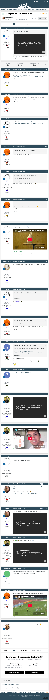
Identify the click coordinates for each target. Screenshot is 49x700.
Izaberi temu (16, 695)
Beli (7, 341)
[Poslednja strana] (30, 24)
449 (7, 468)
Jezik (10, 695)
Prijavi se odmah (35, 672)
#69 (46, 94)
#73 (46, 199)
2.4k (7, 634)
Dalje (26, 24)
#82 (46, 456)
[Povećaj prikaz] (14, 56)
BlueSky (7, 456)
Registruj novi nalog (14, 672)
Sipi (7, 28)
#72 (46, 171)
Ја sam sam (7, 69)
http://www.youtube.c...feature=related (22, 372)
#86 (46, 568)
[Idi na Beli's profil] (7, 347)
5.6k (7, 41)
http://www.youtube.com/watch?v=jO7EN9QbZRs (25, 493)
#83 (46, 483)
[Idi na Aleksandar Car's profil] (7, 267)
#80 (46, 394)
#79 (46, 369)
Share (34, 18)
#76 (46, 289)
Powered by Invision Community (24, 698)
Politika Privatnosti (24, 695)
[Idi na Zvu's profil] (7, 399)
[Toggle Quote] (14, 31)
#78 (46, 341)
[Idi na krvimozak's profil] (7, 574)
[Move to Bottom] (44, 698)
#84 (46, 508)
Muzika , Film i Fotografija (20, 19)
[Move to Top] (47, 698)
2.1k (7, 581)
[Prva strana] (2, 24)
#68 (46, 69)
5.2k (7, 496)
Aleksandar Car (7, 261)
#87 (46, 590)
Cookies (38, 695)
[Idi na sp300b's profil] (7, 124)
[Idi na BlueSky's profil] (7, 461)
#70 (46, 118)
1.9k (7, 274)
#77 (46, 317)
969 (7, 131)
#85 (46, 537)
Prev (5, 24)
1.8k (7, 354)
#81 (46, 425)
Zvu (7, 394)
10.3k (7, 82)
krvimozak (7, 568)
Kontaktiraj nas (32, 695)
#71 (46, 146)
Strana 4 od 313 (36, 24)
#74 (46, 224)
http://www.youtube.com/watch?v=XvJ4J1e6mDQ (25, 100)
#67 (46, 28)
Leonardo (10, 17)
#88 (46, 621)
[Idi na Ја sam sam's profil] (7, 75)
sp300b (7, 119)
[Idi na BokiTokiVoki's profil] (7, 626)
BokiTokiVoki (7, 621)
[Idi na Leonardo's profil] (3, 18)
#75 (46, 261)
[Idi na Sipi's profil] (7, 33)
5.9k (7, 407)
